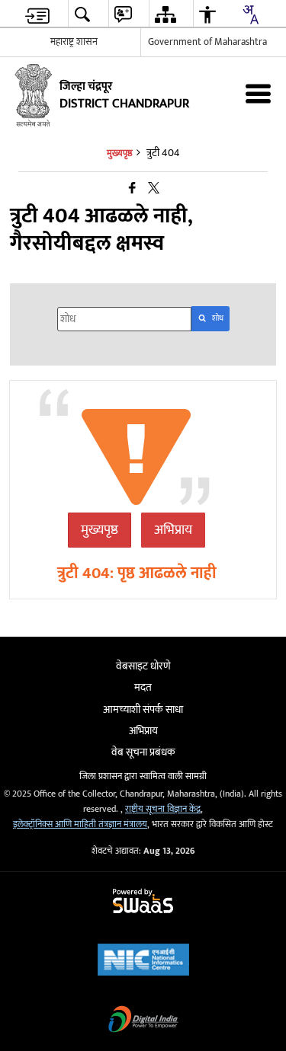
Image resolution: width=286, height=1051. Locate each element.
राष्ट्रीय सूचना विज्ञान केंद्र (163, 809)
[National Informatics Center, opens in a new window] (143, 961)
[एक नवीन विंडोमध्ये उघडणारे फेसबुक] (132, 188)
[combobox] (250, 14)
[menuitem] (37, 14)
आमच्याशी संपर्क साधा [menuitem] (143, 709)
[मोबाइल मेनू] (258, 93)
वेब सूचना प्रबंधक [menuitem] (143, 752)
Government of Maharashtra (207, 42)
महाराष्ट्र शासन (74, 42)
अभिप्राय (173, 530)
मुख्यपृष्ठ (99, 530)
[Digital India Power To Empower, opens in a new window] (143, 1021)
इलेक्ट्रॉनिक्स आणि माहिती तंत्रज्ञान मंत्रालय (80, 824)
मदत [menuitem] (143, 687)
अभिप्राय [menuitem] (143, 731)
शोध (217, 318)
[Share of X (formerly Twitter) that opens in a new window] (153, 188)
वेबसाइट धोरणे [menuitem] (143, 666)
